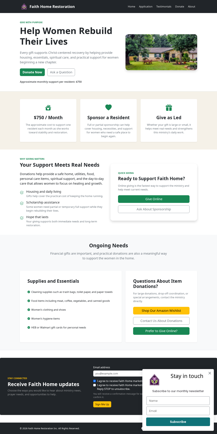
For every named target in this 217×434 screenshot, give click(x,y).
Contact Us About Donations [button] (161, 321)
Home (131, 6)
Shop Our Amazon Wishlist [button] (161, 310)
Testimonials (163, 6)
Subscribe (178, 422)
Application (146, 6)
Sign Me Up (102, 404)
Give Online (153, 199)
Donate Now (32, 72)
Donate (179, 6)
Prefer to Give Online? (161, 331)
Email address (101, 367)
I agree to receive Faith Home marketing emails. (126, 381)
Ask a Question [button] (61, 72)
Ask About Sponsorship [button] (154, 209)
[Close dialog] (210, 373)
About (191, 6)
